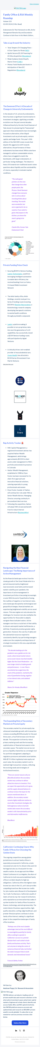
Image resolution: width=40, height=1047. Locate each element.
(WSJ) (27, 50)
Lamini (9, 324)
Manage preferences (20, 1041)
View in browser (34, 4)
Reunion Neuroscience (23, 305)
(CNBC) (20, 62)
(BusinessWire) (23, 512)
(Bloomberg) (26, 56)
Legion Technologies (14, 274)
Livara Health (12, 355)
